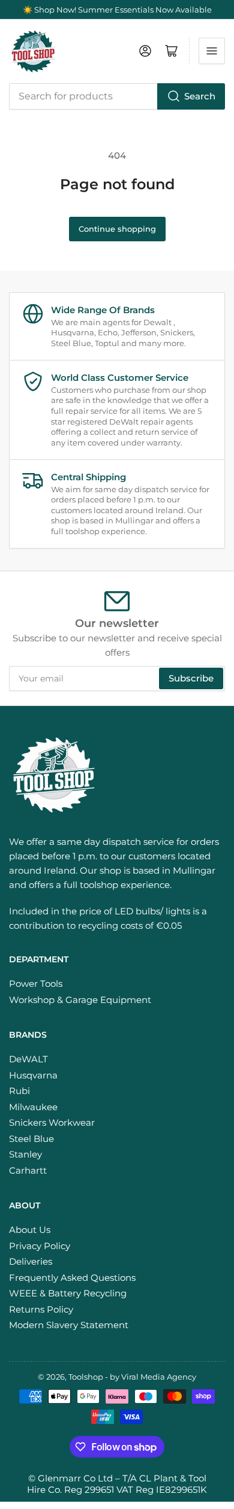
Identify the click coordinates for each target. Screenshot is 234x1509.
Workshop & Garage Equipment (80, 999)
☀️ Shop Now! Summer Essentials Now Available (117, 9)
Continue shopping (117, 229)
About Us (29, 1229)
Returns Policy (41, 1309)
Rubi (19, 1090)
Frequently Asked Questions (72, 1277)
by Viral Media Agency (153, 1376)
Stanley (25, 1154)
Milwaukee (33, 1107)
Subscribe (191, 678)
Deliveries (30, 1261)
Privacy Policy (39, 1246)
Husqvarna (33, 1075)
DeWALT (28, 1059)
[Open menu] (212, 51)
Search (199, 96)
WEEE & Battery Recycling (68, 1293)
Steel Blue (31, 1138)
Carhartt (28, 1170)
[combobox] (117, 96)
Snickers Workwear (52, 1122)
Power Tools (35, 983)
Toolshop (85, 1376)
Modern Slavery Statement (68, 1325)
